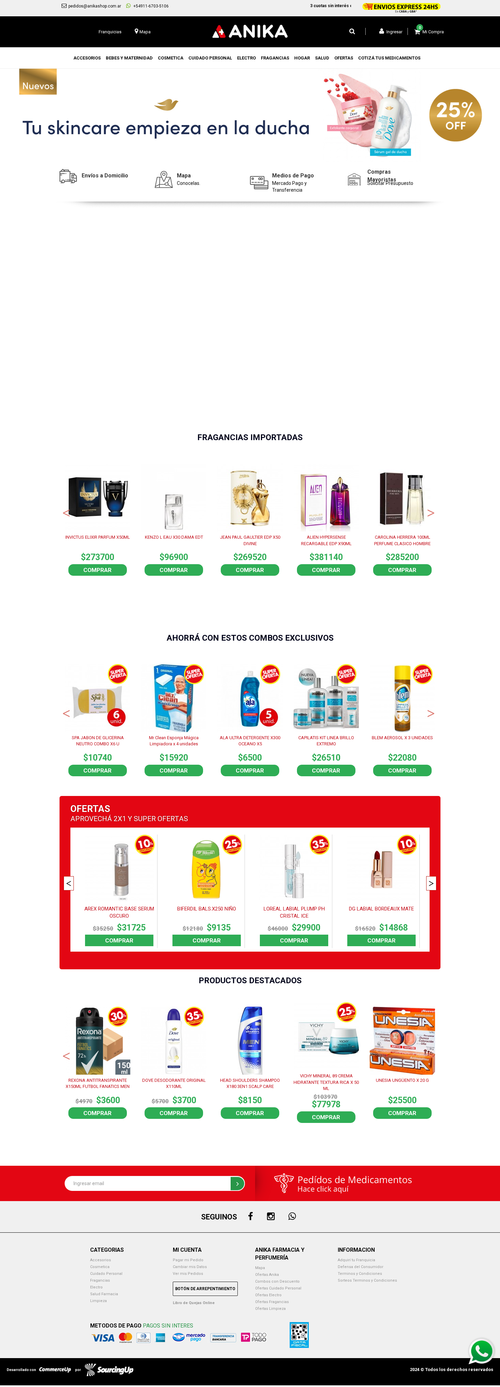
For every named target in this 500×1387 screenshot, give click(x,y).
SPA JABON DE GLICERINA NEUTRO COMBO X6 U (98, 741)
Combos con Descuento (277, 1281)
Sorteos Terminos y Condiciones (367, 1280)
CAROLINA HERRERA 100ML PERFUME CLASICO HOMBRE (402, 540)
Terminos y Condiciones (360, 1273)
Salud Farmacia (104, 1294)
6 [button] (275, 156)
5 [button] (265, 156)
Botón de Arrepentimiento (205, 1288)
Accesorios (100, 1260)
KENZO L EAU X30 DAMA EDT (174, 537)
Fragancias (100, 1280)
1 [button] (224, 156)
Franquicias (110, 31)
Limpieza (98, 1301)
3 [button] (244, 156)
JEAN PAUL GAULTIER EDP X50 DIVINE (250, 540)
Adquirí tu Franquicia (356, 1260)
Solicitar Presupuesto (390, 183)
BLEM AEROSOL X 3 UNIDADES (402, 737)
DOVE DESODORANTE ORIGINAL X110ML (174, 1083)
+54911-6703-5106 (150, 6)
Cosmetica (100, 1267)
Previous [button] (66, 512)
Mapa (260, 1268)
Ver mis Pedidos (188, 1273)
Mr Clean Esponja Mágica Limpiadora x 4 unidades (174, 741)
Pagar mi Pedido (188, 1260)
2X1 (120, 819)
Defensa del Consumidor (360, 1267)
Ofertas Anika (267, 1274)
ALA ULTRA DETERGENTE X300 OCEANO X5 (250, 741)
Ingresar (393, 31)
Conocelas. (188, 183)
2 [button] (234, 156)
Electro (96, 1287)
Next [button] (431, 512)
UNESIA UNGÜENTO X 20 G (402, 1080)
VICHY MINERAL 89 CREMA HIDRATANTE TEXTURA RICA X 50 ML (326, 1081)
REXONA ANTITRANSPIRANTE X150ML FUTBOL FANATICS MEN (98, 1083)
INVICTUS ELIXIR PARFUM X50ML (97, 537)
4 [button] (255, 156)
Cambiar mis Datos (190, 1267)
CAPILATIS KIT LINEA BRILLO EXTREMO (326, 741)
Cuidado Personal (106, 1273)
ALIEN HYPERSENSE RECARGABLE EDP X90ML (326, 540)
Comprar (97, 570)
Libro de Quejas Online (194, 1303)
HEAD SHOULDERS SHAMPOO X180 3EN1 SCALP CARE (250, 1083)
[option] (250, 115)
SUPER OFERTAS (161, 819)
